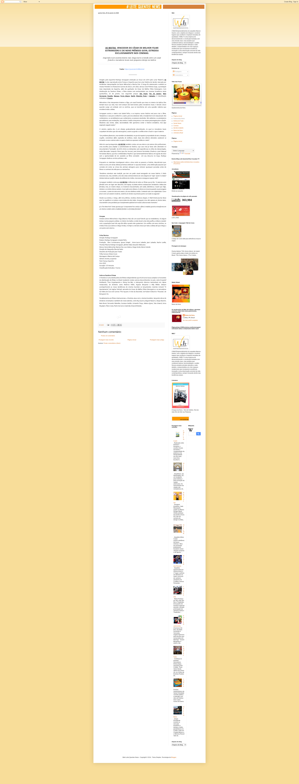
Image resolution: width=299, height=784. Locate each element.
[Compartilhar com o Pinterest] (121, 325)
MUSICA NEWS (178, 128)
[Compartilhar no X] (116, 325)
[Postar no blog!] (114, 325)
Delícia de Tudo (178, 121)
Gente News (177, 123)
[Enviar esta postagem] (108, 325)
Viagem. (183, 468)
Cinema (175, 125)
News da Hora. (190, 315)
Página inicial (132, 340)
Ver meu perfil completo (190, 320)
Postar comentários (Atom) (112, 343)
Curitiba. (183, 683)
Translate (187, 153)
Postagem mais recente (106, 340)
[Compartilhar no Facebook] (118, 325)
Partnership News (179, 118)
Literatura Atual (178, 133)
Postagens (178, 71)
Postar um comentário (108, 336)
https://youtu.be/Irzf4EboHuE (134, 69)
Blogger (173, 757)
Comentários (178, 75)
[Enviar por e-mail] (112, 325)
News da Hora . (178, 130)
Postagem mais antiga (157, 340)
